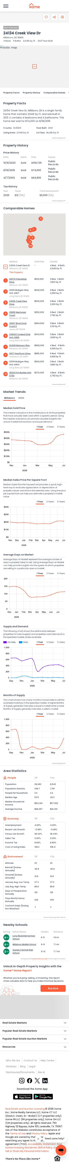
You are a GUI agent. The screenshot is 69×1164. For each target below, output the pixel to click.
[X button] (38, 1080)
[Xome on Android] (43, 1096)
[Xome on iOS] (23, 1096)
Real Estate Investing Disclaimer (33, 1145)
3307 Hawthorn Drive (19, 353)
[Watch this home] (46, 17)
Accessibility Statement (42, 1144)
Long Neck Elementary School (24, 937)
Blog (22, 1066)
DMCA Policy (45, 1147)
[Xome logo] (34, 5)
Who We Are (13, 1060)
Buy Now (53, 988)
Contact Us (30, 1060)
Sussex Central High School (23, 951)
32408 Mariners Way (19, 345)
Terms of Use (18, 1133)
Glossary (11, 1066)
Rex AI (41, 1072)
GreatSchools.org (40, 959)
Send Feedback (34, 1010)
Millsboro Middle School (24, 944)
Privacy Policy (39, 1133)
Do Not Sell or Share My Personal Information (33, 1149)
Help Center (47, 1060)
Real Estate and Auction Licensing (25, 1108)
